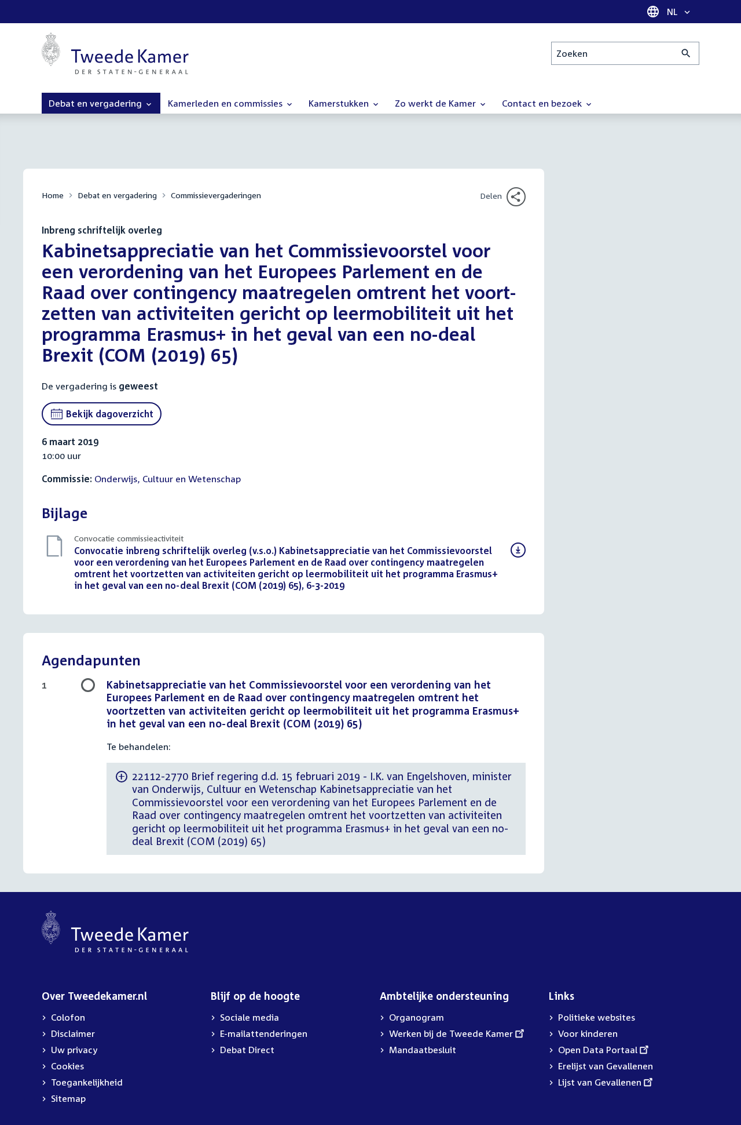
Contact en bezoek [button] (543, 103)
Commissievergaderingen (216, 195)
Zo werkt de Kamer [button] (436, 103)
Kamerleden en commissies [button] (226, 103)
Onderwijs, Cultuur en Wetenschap (167, 479)
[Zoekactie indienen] (686, 53)
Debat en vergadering (117, 195)
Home (53, 195)
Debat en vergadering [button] (96, 103)
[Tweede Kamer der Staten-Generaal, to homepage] (115, 53)
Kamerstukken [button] (340, 103)
